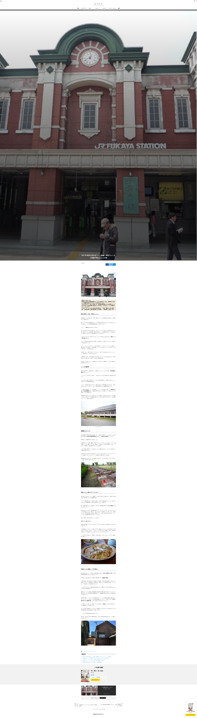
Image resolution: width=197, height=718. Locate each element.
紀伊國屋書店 (98, 677)
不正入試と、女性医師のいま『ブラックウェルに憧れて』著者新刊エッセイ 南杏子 (86, 704)
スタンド (90, 8)
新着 (78, 8)
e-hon (104, 677)
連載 (119, 8)
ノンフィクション (85, 651)
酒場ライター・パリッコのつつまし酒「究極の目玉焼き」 (93, 660)
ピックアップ (84, 8)
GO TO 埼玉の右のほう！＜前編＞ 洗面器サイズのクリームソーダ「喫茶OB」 (97, 656)
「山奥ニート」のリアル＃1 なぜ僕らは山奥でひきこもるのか (94, 659)
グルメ (95, 651)
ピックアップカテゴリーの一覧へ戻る (98, 709)
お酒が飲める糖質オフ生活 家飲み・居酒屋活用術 (92, 662)
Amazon (93, 677)
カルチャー (91, 651)
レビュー (97, 8)
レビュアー (104, 8)
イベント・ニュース (112, 8)
